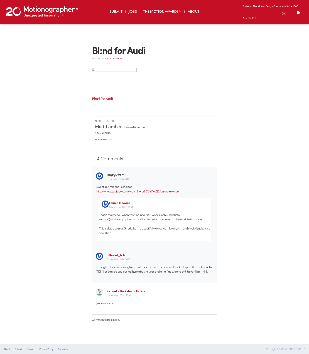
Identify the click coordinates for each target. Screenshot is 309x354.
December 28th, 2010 (119, 295)
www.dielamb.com (136, 127)
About (7, 349)
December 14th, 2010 (121, 207)
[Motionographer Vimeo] (261, 12)
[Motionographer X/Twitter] (276, 12)
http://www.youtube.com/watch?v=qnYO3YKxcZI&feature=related (137, 191)
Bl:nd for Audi (102, 98)
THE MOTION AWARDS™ (162, 11)
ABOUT (193, 11)
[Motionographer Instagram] (246, 12)
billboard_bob (116, 255)
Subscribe (63, 349)
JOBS (133, 11)
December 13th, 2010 (118, 179)
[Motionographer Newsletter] (284, 12)
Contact (30, 349)
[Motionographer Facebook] (269, 12)
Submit (18, 349)
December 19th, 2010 (118, 259)
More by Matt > (103, 139)
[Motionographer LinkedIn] (254, 12)
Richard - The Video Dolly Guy (126, 291)
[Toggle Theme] (299, 12)
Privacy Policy (46, 349)
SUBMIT (116, 11)
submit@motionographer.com (118, 219)
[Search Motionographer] (291, 12)
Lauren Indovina (119, 203)
